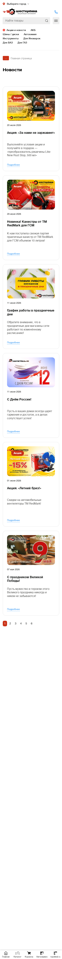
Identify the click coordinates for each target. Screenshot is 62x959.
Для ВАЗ (8, 42)
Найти (47, 20)
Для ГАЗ (22, 42)
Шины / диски (11, 34)
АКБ (33, 30)
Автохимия (30, 34)
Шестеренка (20, 12)
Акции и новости (16, 30)
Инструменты (11, 38)
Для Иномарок (31, 38)
